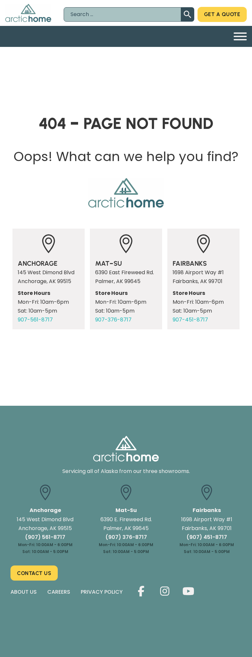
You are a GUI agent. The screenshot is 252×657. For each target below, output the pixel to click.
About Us (23, 592)
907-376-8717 (113, 319)
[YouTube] (188, 592)
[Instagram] (165, 592)
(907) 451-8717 (206, 537)
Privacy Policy (102, 592)
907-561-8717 (35, 319)
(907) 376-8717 (126, 537)
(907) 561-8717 (45, 537)
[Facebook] (141, 592)
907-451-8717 (190, 319)
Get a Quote (222, 14)
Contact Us (34, 573)
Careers (58, 592)
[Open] (240, 36)
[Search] (187, 14)
